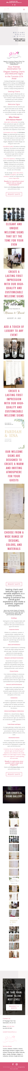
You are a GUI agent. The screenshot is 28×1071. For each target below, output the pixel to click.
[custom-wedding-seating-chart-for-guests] (14, 850)
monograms (13, 174)
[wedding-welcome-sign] (14, 433)
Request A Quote (14, 1007)
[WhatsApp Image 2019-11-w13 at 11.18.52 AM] (14, 818)
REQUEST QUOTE (14, 194)
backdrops (6, 176)
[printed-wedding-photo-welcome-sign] (14, 258)
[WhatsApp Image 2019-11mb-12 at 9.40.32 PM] (14, 949)
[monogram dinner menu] (14, 900)
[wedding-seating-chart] (14, 506)
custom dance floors (18, 172)
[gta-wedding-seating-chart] (14, 374)
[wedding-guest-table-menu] (14, 892)
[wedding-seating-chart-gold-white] (14, 562)
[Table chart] (14, 834)
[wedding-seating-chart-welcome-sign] (14, 214)
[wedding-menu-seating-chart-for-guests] (14, 916)
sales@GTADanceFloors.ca (9, 1032)
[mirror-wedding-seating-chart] (14, 957)
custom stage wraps (14, 178)
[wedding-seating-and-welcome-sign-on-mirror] (14, 349)
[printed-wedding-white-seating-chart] (14, 875)
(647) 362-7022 (14, 1)
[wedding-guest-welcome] (14, 312)
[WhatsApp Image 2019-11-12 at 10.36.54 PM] (14, 941)
